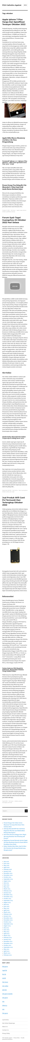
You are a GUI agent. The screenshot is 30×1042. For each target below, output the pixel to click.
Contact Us (5, 1030)
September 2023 (8, 924)
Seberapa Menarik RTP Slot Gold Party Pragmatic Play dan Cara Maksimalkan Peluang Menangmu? (14, 830)
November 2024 (8, 896)
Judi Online (5, 1019)
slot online (5, 986)
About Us (5, 1026)
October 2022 (7, 945)
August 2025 (7, 881)
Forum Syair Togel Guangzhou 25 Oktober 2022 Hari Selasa (14, 220)
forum (20, 490)
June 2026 (6, 863)
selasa (7, 491)
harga (21, 210)
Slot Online (15, 490)
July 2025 (6, 883)
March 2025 (7, 889)
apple (18, 210)
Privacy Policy (6, 1033)
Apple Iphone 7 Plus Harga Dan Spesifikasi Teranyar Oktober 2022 (13, 22)
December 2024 (8, 894)
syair (10, 491)
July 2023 (6, 927)
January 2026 (7, 871)
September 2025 (8, 879)
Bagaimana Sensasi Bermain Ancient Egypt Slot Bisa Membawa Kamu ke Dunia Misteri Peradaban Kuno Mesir (15, 842)
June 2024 (6, 906)
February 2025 (8, 890)
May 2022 (6, 949)
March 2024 (7, 912)
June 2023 (6, 929)
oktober (4, 211)
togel (13, 491)
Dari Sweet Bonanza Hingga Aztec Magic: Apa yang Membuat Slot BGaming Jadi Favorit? (15, 836)
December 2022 (8, 941)
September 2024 (8, 900)
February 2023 (8, 937)
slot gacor (5, 997)
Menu (25, 5)
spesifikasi (8, 211)
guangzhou (24, 490)
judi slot (4, 990)
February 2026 (8, 869)
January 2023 (7, 939)
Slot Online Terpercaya (8, 1023)
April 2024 (6, 910)
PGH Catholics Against (11, 5)
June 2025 (6, 885)
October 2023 (7, 922)
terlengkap (4, 802)
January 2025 (7, 892)
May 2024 (6, 908)
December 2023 (8, 918)
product (20, 801)
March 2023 (7, 935)
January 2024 (7, 916)
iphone (24, 210)
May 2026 (6, 865)
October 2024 (7, 898)
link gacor (5, 966)
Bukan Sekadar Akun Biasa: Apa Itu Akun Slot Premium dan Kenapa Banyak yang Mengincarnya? (15, 848)
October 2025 (7, 877)
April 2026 (6, 867)
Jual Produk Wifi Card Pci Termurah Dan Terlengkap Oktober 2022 (13, 501)
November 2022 (8, 943)
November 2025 (8, 875)
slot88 (4, 978)
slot (3, 1001)
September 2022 (8, 947)
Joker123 (4, 1005)
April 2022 (6, 951)
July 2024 (6, 904)
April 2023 (6, 933)
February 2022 (8, 955)
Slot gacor (5, 1013)
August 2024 (7, 902)
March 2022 (7, 953)
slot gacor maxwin (7, 993)
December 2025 (8, 873)
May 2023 (6, 931)
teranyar (13, 211)
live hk (4, 974)
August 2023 (7, 926)
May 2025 (6, 887)
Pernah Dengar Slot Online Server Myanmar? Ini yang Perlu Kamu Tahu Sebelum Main (14, 824)
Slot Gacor (13, 210)
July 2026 (6, 861)
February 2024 (8, 914)
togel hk (4, 970)
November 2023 (8, 920)
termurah (10, 802)
